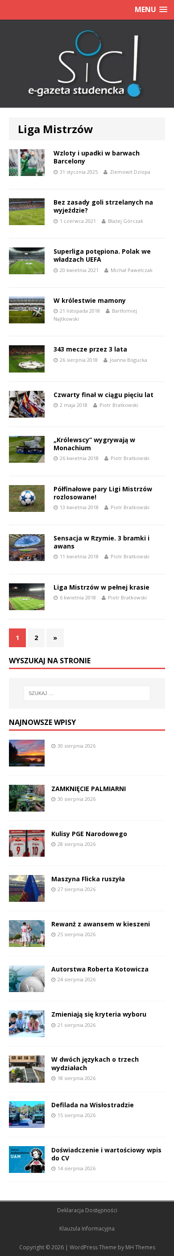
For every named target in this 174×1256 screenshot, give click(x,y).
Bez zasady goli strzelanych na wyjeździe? (103, 206)
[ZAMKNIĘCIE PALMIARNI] (27, 806)
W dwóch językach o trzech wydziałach (95, 1063)
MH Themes (140, 1247)
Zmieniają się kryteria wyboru (98, 1014)
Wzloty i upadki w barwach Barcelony (97, 157)
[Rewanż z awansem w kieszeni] (27, 942)
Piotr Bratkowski (118, 405)
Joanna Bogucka (128, 359)
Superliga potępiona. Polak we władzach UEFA (102, 255)
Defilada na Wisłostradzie (92, 1105)
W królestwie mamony (90, 300)
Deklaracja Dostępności (87, 1210)
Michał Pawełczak (132, 270)
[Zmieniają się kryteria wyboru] (27, 1032)
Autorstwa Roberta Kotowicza (100, 969)
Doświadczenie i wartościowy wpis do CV (106, 1154)
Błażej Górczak (125, 221)
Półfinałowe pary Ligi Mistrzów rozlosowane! (103, 493)
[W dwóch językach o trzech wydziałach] (27, 1077)
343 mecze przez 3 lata (90, 349)
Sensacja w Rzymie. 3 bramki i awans (101, 542)
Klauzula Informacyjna (87, 1228)
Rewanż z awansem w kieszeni (100, 924)
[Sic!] (87, 64)
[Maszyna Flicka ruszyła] (27, 896)
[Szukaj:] (87, 693)
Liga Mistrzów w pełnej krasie (101, 587)
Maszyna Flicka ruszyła (88, 879)
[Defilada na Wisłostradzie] (27, 1122)
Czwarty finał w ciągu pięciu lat (103, 394)
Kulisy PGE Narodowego (89, 833)
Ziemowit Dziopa (130, 171)
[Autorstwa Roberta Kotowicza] (27, 987)
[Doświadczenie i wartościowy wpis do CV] (27, 1167)
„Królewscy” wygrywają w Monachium (94, 443)
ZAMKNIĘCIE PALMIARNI (88, 788)
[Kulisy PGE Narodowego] (27, 851)
